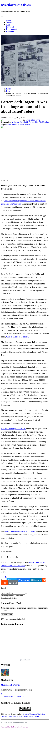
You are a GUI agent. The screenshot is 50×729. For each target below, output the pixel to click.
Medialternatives (16, 5)
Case (8, 24)
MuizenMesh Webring (10, 685)
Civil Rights (44, 122)
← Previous (6, 696)
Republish (10, 27)
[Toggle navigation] (2, 16)
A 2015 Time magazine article (13, 428)
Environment (11, 29)
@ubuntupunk (25, 660)
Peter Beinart (25, 124)
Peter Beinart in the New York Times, (20, 531)
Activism (15, 122)
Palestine (15, 124)
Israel (8, 124)
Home (8, 89)
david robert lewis (33, 120)
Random (14, 696)
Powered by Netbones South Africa (14, 727)
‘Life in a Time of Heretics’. (17, 337)
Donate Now (7, 615)
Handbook (10, 31)
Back (7, 577)
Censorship (33, 122)
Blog (8, 91)
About (8, 20)
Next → (21, 696)
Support (9, 22)
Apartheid (24, 122)
